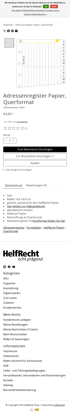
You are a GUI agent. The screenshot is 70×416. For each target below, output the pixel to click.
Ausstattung (10, 288)
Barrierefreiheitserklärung (19, 390)
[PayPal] (37, 410)
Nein (54, 7)
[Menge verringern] (6, 141)
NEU (6, 278)
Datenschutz (11, 356)
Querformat (10, 231)
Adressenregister (13, 227)
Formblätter (34, 227)
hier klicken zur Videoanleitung (26, 206)
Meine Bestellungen (15, 324)
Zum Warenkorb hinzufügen (35, 149)
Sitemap (8, 385)
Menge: (7, 134)
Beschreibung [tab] (13, 185)
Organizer (9, 283)
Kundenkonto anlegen (17, 320)
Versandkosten (22, 122)
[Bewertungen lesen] (13, 128)
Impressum (10, 351)
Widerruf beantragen (16, 339)
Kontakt (8, 380)
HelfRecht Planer (54, 227)
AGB (5, 365)
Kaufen (35, 163)
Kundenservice (12, 307)
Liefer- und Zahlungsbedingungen (24, 370)
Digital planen (11, 293)
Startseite (8, 24)
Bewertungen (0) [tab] (36, 185)
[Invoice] (32, 410)
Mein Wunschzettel (15, 334)
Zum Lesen (10, 298)
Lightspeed (59, 405)
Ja (46, 7)
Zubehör (8, 303)
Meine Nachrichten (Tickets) (20, 329)
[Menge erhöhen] (13, 141)
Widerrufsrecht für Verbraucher (22, 361)
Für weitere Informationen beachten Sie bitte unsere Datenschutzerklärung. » (35, 12)
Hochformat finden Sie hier (48, 221)
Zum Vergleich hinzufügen (19, 169)
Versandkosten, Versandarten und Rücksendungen (34, 375)
